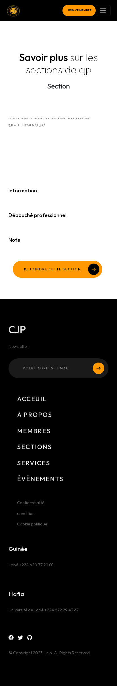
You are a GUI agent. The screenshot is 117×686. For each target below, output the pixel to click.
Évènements (40, 479)
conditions (27, 513)
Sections (34, 447)
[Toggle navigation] (103, 10)
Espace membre (79, 10)
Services (33, 463)
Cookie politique (32, 524)
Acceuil (32, 399)
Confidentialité (30, 502)
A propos (34, 414)
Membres (34, 431)
